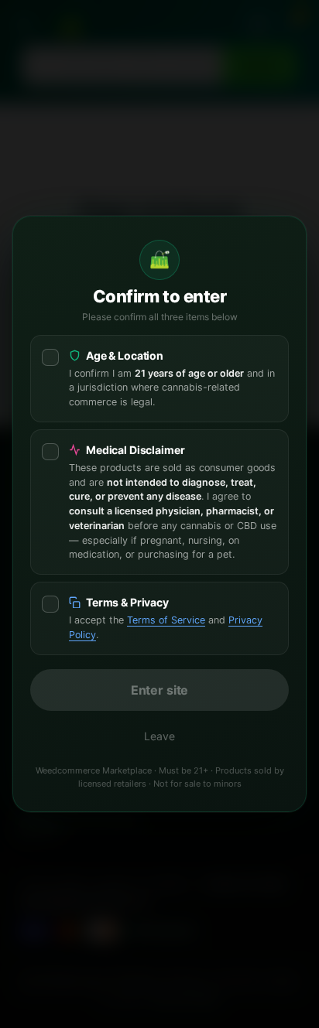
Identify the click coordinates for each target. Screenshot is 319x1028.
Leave (159, 736)
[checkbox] (159, 379)
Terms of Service (166, 620)
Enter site (159, 690)
